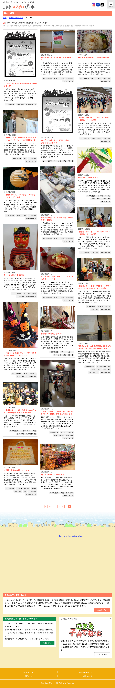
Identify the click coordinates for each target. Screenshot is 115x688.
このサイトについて (29, 672)
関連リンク (29, 676)
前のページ (52, 506)
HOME (5, 18)
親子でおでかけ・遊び (16, 18)
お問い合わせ (87, 676)
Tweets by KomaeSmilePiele (71, 535)
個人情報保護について (87, 672)
